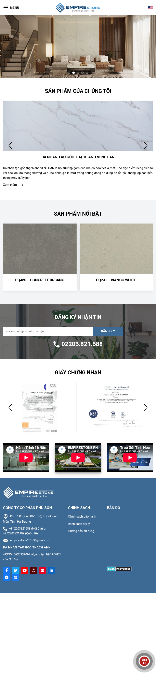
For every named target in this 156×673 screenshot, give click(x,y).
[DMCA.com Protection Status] (119, 569)
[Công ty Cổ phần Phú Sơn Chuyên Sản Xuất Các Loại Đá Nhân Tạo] (78, 8)
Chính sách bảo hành (82, 516)
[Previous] (8, 46)
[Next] (147, 46)
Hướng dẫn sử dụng (81, 531)
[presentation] (10, 145)
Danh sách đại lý (79, 524)
